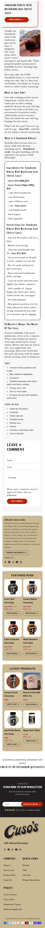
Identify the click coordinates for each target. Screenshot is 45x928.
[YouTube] (18, 561)
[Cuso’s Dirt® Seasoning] (13, 588)
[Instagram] (10, 561)
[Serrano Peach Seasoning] (13, 681)
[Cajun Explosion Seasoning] (13, 628)
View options (11, 613)
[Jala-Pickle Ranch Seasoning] (13, 719)
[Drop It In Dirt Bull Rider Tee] (32, 681)
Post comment (17, 501)
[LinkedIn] (21, 561)
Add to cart (12, 704)
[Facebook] (6, 561)
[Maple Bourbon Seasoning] (32, 628)
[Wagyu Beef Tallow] (32, 719)
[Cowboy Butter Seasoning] (32, 588)
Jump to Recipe (15, 20)
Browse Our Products (16, 553)
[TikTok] (14, 561)
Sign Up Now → (31, 804)
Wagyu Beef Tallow (31, 731)
